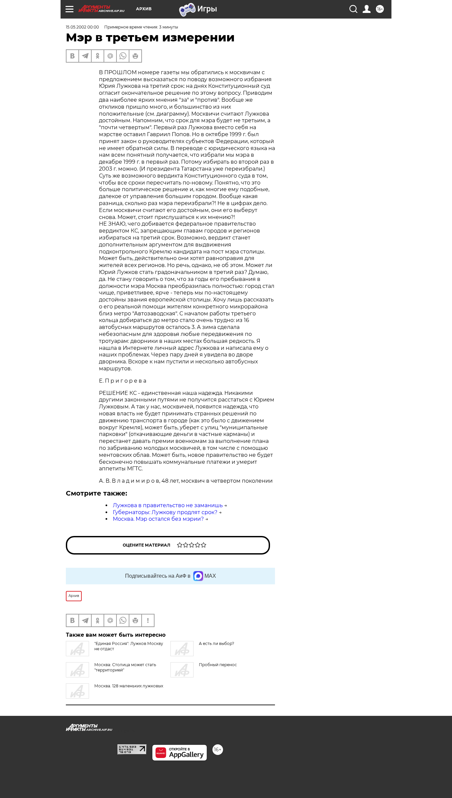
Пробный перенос (218, 664)
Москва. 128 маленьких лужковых (128, 685)
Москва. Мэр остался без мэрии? (158, 519)
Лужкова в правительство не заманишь (168, 505)
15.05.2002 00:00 (82, 27)
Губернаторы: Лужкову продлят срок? (165, 512)
